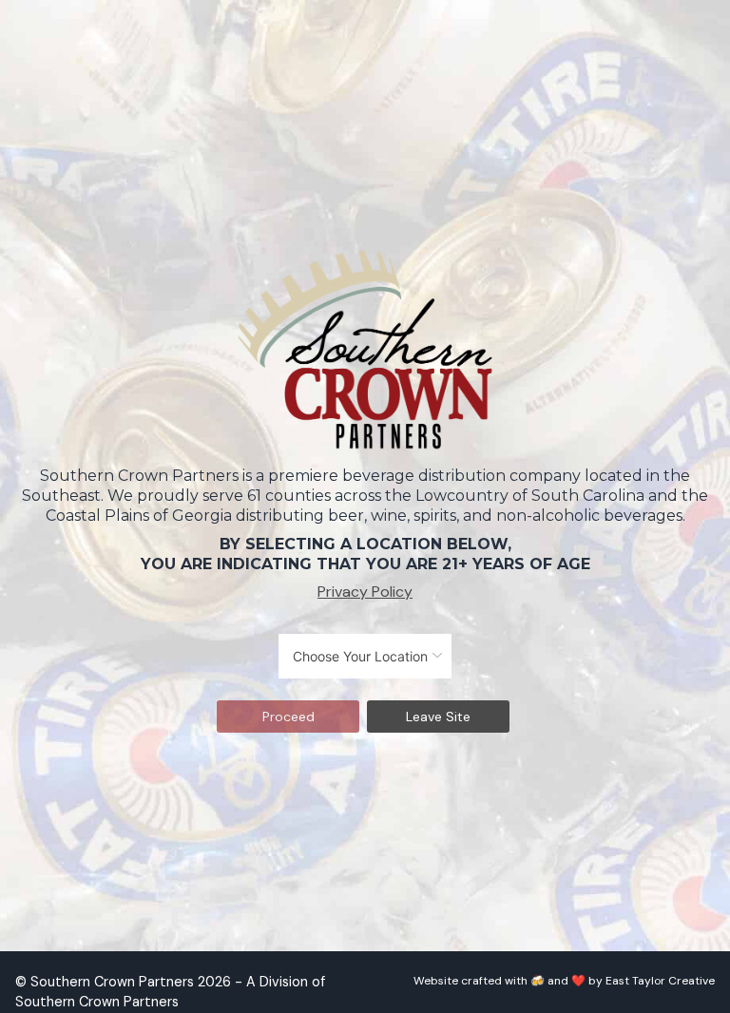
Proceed (288, 716)
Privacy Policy (365, 592)
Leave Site (438, 716)
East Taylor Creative (660, 980)
